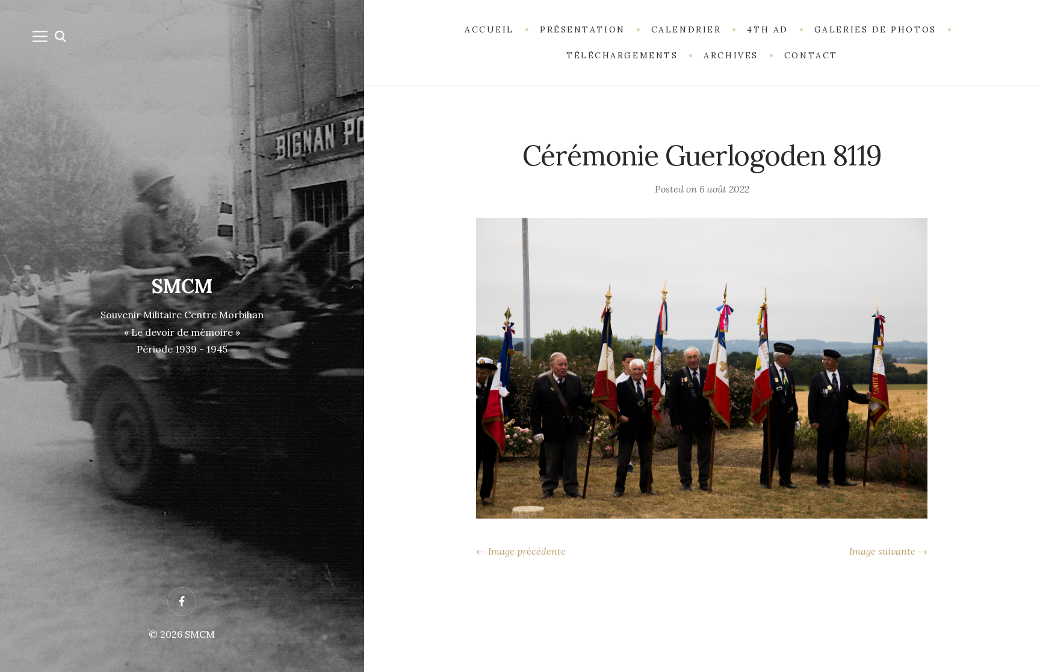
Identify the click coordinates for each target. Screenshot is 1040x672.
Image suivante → (888, 551)
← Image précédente (521, 551)
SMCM (182, 286)
